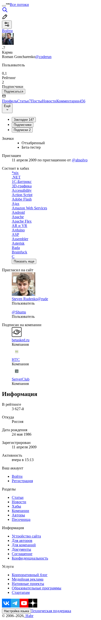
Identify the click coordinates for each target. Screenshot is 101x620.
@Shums (19, 312)
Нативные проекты (28, 584)
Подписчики (22, 125)
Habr (29, 616)
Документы (21, 549)
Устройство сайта (26, 536)
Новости (49, 101)
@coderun (43, 57)
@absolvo (80, 160)
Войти (17, 476)
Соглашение (22, 554)
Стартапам (21, 592)
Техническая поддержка (51, 611)
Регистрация (22, 481)
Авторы (18, 515)
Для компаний (24, 545)
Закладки (24, 119)
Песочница (21, 519)
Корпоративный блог (30, 575)
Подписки (22, 130)
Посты (36, 101)
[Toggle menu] (4, 6)
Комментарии (70, 101)
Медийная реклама (27, 579)
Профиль (9, 101)
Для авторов (22, 540)
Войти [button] (7, 31)
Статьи (24, 101)
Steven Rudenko (25, 299)
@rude (43, 299)
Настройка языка (16, 611)
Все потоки (19, 4)
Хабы (16, 506)
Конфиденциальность (30, 558)
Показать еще (24, 261)
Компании (20, 511)
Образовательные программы (36, 588)
